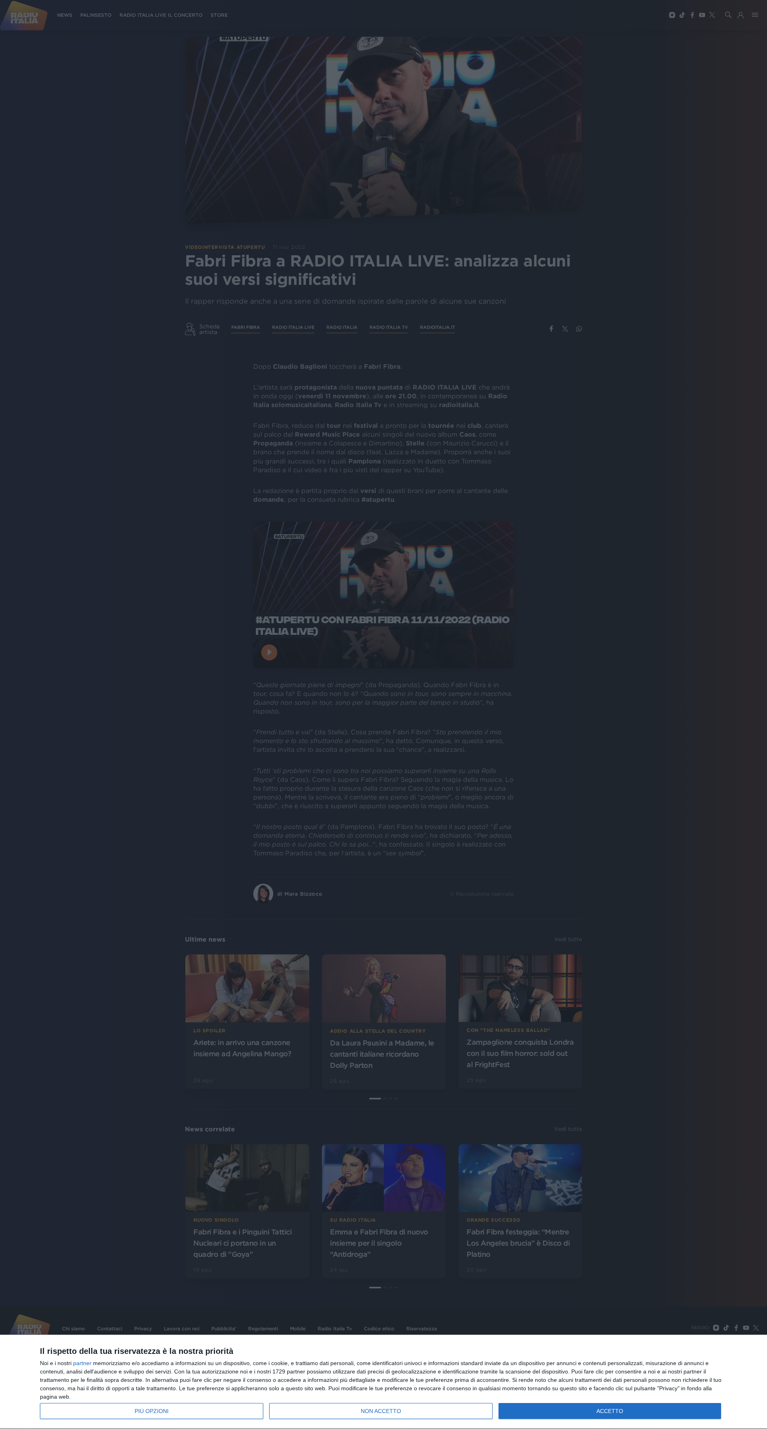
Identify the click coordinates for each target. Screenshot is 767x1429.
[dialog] (383, 1382)
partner (82, 1363)
